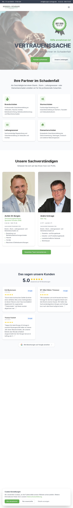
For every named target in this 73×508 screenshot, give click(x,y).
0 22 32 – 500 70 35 (64, 1)
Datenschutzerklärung (34, 497)
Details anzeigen (43, 501)
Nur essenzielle (27, 501)
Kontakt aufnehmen (40, 60)
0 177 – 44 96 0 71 (46, 223)
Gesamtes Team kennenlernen (35, 252)
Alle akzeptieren (12, 501)
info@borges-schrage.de (49, 1)
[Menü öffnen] (69, 7)
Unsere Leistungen (61, 60)
